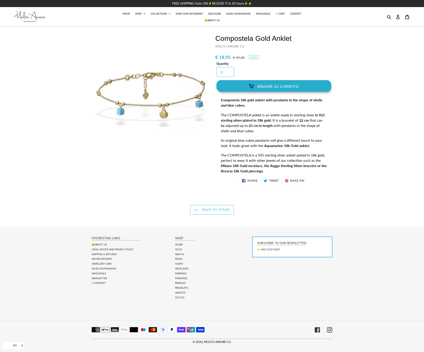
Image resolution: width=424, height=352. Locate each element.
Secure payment (102, 258)
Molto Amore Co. (217, 342)
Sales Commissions (104, 268)
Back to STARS (215, 209)
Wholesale (99, 273)
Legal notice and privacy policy (113, 249)
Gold (178, 249)
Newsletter (99, 278)
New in (179, 254)
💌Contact (99, 282)
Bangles (180, 282)
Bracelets (181, 287)
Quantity (222, 64)
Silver (179, 244)
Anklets (180, 292)
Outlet (180, 297)
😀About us (99, 244)
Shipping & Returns (104, 254)
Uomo (179, 263)
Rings (178, 258)
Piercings (181, 278)
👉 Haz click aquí (268, 249)
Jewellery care (102, 263)
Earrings (181, 273)
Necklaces (181, 268)
